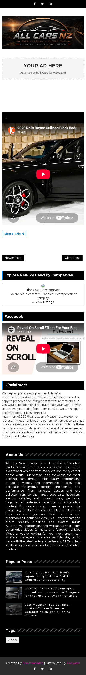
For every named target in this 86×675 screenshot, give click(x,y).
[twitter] (42, 4)
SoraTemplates (33, 663)
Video (12, 640)
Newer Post (13, 258)
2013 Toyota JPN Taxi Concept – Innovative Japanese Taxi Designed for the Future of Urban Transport (52, 592)
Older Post (72, 258)
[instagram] (50, 4)
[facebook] (35, 4)
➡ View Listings (43, 302)
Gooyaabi (73, 663)
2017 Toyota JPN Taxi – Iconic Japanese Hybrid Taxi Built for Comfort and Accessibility (48, 576)
